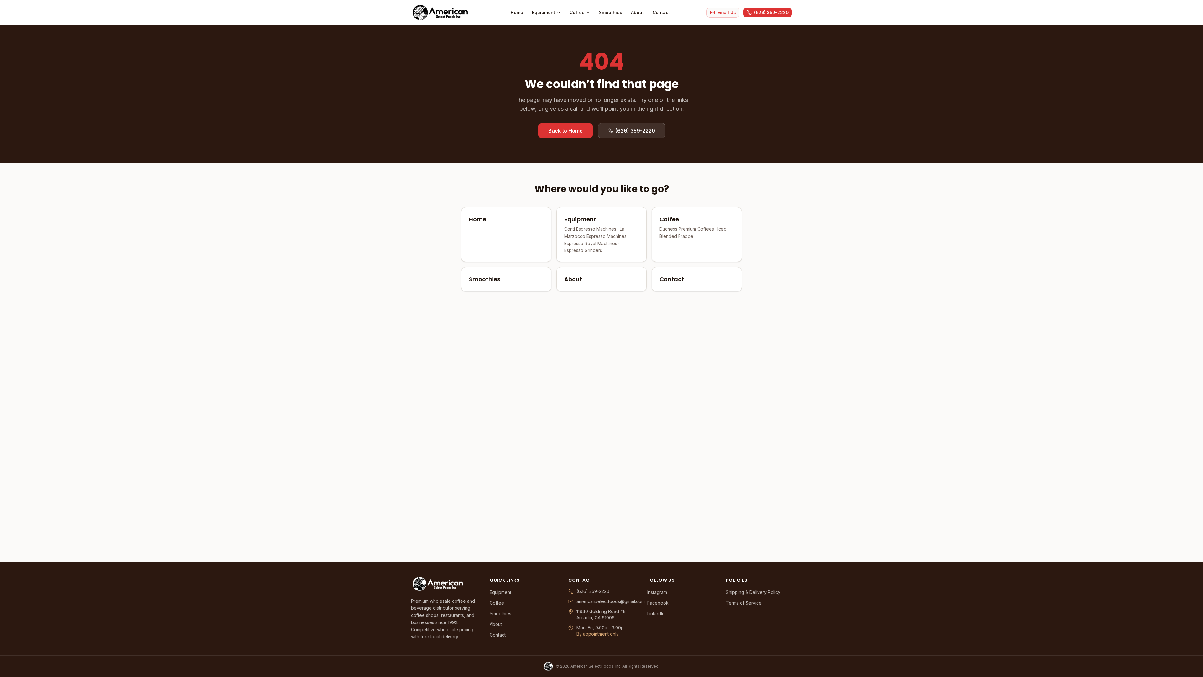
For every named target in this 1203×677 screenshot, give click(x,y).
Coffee (577, 12)
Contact (661, 12)
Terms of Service (744, 603)
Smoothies (610, 12)
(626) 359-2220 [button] (635, 131)
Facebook (658, 603)
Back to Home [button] (565, 131)
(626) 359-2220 (592, 591)
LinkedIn (655, 613)
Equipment (543, 12)
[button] (722, 13)
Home (517, 12)
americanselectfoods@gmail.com (605, 601)
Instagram (657, 592)
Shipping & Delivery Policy (753, 592)
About (637, 12)
